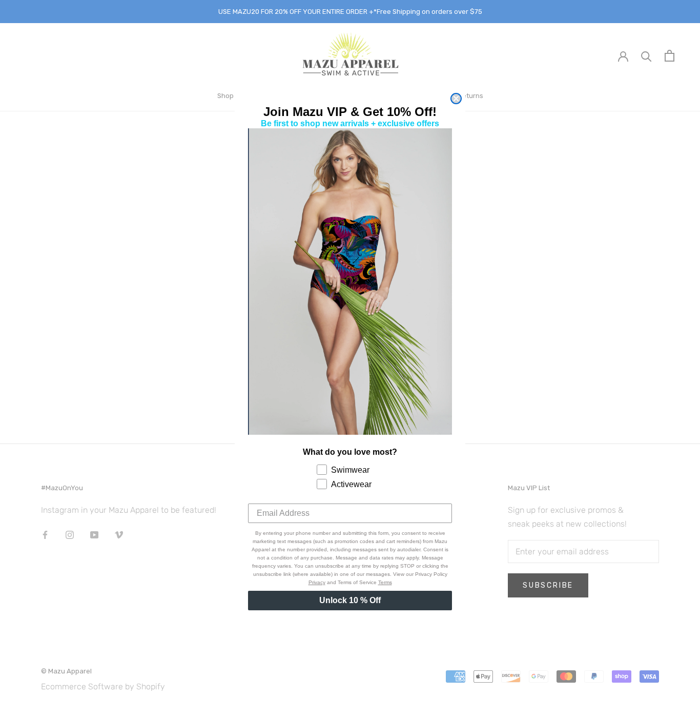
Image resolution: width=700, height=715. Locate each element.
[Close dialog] (456, 98)
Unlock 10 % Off (350, 600)
